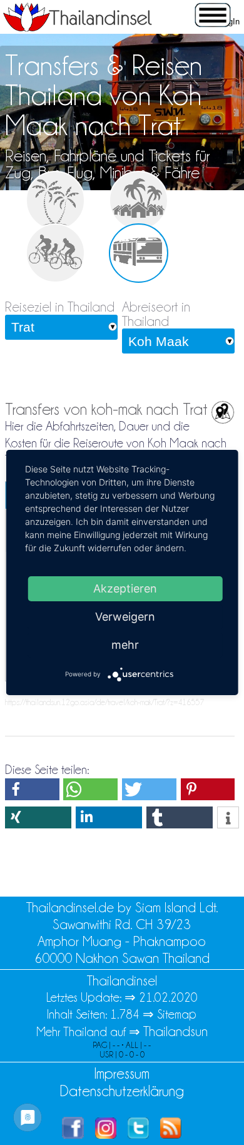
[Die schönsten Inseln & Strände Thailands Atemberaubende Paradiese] (55, 200)
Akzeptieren (125, 588)
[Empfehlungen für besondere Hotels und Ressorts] (138, 200)
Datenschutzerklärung (122, 1091)
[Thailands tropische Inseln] (78, 27)
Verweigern (125, 616)
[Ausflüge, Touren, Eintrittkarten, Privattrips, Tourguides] (55, 253)
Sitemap (176, 1014)
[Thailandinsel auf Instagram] (105, 1134)
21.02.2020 (168, 997)
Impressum (122, 1073)
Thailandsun (175, 1031)
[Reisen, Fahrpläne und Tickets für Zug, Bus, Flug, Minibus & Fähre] (138, 253)
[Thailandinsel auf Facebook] (73, 1134)
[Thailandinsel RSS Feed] (170, 1134)
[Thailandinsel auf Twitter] (138, 1134)
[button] (32, 789)
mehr (125, 644)
